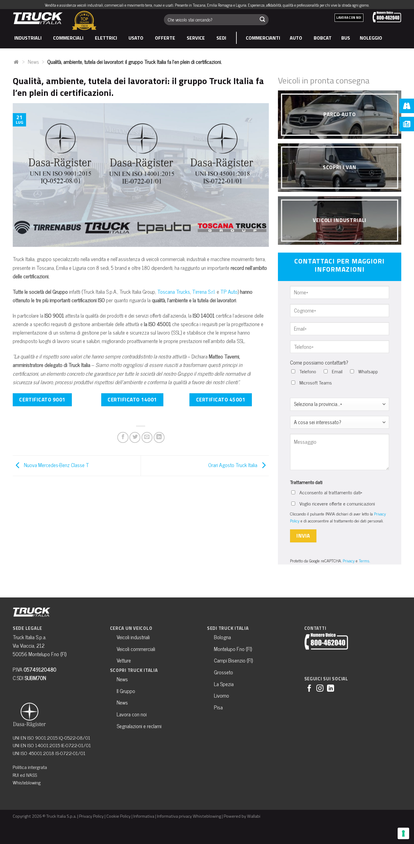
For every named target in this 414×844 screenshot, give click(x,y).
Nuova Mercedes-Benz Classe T (56, 464)
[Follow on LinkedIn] (330, 689)
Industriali (28, 37)
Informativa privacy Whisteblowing (189, 816)
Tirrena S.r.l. (203, 291)
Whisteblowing (27, 782)
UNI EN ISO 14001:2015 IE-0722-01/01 (52, 745)
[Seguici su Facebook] (309, 689)
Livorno (221, 695)
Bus (345, 37)
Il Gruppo (126, 690)
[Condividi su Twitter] (134, 437)
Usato (136, 37)
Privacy (349, 560)
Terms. (364, 560)
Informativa (143, 816)
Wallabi (253, 816)
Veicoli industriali (133, 637)
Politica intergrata (30, 767)
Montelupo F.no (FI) (233, 648)
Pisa (218, 707)
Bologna (222, 637)
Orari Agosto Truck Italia (233, 464)
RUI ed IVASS (25, 775)
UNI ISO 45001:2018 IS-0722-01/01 (49, 753)
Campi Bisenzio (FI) (233, 660)
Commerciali (68, 37)
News (33, 61)
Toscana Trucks (173, 291)
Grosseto (223, 672)
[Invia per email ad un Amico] (147, 437)
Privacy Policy (91, 816)
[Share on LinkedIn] (159, 437)
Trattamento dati (306, 482)
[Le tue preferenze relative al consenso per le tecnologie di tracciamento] (403, 833)
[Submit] (262, 19)
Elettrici (106, 37)
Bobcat (323, 37)
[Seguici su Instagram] (319, 689)
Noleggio (371, 37)
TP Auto (229, 291)
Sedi (221, 37)
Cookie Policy (118, 816)
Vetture (124, 660)
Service (196, 37)
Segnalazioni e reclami (139, 725)
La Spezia (224, 683)
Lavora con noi (132, 714)
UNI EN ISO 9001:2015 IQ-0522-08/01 (51, 737)
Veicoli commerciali (136, 648)
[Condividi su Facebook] (122, 437)
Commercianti (263, 37)
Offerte (165, 37)
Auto (296, 37)
